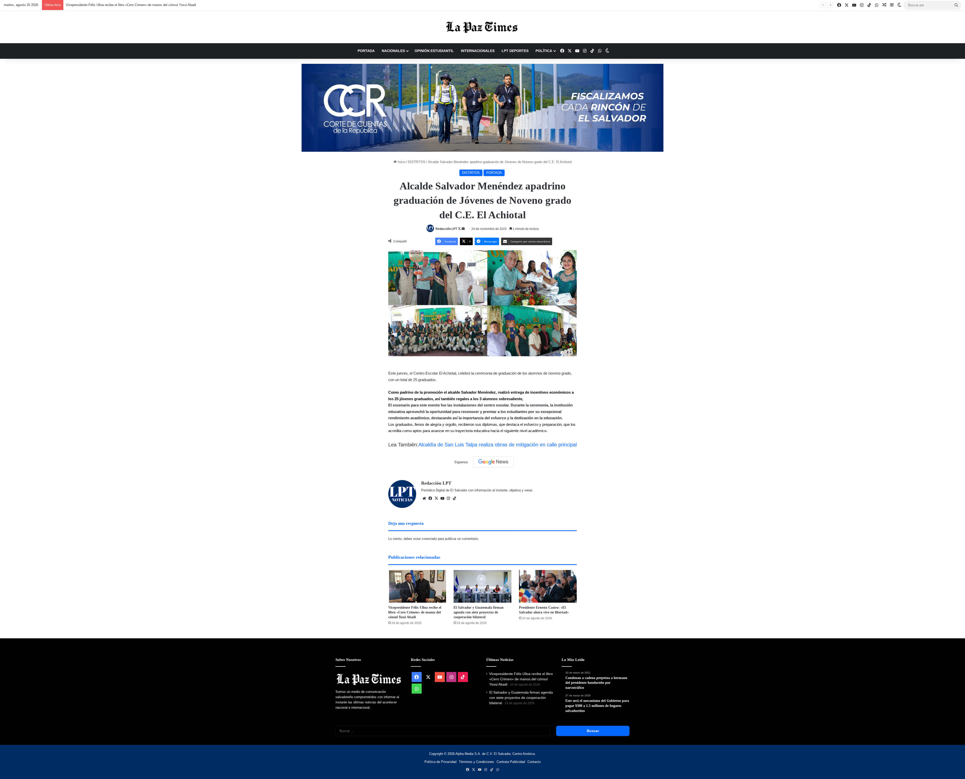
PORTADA (366, 51)
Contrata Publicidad (511, 762)
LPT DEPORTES (515, 51)
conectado (429, 539)
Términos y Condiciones (476, 762)
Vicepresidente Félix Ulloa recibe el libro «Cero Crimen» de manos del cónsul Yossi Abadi (131, 5)
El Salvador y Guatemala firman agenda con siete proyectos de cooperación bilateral (479, 612)
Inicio (401, 162)
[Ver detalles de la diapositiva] (482, 108)
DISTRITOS (416, 162)
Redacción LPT (446, 229)
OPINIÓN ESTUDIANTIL (434, 51)
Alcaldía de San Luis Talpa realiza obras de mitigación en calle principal (497, 444)
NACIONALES (393, 51)
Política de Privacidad (440, 762)
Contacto (534, 762)
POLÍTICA (544, 51)
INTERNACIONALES (478, 51)
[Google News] (493, 462)
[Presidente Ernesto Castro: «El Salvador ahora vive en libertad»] (548, 586)
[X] (436, 498)
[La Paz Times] (482, 27)
